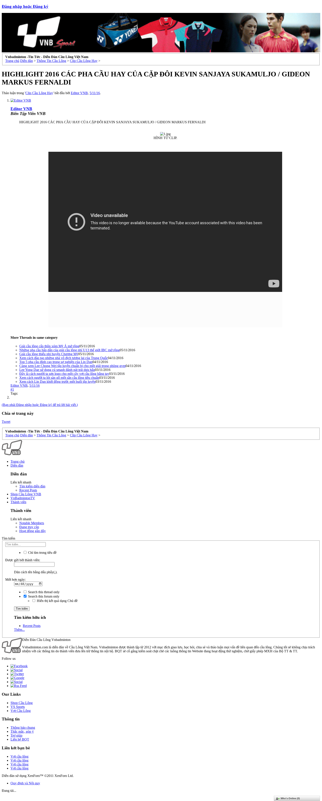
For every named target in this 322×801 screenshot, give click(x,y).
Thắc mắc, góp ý (22, 731)
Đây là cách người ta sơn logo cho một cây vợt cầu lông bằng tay (64, 374)
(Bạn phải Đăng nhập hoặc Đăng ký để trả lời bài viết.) (40, 405)
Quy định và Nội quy (25, 783)
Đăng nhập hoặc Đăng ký (25, 6)
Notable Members (31, 523)
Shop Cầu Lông (22, 703)
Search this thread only (43, 592)
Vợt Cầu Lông (21, 711)
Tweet (6, 421)
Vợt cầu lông (19, 756)
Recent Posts (28, 490)
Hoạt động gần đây (32, 531)
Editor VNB (79, 93)
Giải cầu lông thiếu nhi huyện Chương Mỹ (48, 354)
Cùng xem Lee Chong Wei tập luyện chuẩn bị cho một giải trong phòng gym (72, 366)
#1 (12, 389)
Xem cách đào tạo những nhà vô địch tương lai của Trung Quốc (63, 358)
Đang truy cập (29, 527)
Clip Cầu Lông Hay (39, 93)
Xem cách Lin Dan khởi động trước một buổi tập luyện (57, 381)
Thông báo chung (23, 727)
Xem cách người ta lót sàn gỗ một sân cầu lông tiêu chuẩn (59, 377)
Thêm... (19, 630)
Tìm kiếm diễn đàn (32, 486)
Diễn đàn (17, 465)
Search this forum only (43, 596)
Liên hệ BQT (20, 739)
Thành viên (18, 502)
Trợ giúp (16, 735)
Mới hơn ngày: (15, 579)
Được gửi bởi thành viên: (22, 560)
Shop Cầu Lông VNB (26, 494)
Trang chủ (18, 461)
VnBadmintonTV (23, 498)
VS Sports (18, 707)
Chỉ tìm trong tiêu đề (42, 552)
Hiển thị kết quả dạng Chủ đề (57, 601)
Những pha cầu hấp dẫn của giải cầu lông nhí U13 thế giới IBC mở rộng (69, 350)
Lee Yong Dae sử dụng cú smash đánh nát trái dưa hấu (57, 370)
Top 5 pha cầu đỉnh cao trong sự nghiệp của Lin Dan (55, 362)
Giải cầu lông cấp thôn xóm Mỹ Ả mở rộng (49, 346)
